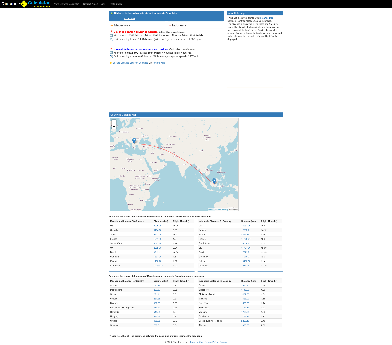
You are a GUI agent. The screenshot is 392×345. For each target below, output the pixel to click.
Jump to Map (159, 62)
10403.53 (246, 260)
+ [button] (114, 122)
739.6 (156, 325)
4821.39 (245, 234)
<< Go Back (129, 18)
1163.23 (158, 260)
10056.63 (246, 243)
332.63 (157, 303)
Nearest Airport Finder (94, 3)
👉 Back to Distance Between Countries (129, 62)
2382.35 (158, 247)
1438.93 (245, 298)
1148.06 (245, 289)
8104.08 (158, 229)
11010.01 (246, 256)
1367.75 (158, 256)
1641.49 (158, 238)
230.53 (157, 289)
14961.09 (246, 225)
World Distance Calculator (66, 3)
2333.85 (245, 325)
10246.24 (158, 265)
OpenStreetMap (222, 209)
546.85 (157, 311)
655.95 (157, 320)
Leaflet (210, 209)
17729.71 (246, 252)
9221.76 (158, 234)
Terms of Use (197, 341)
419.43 (157, 307)
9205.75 (158, 225)
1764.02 (245, 311)
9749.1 (157, 252)
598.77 (244, 285)
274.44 (157, 294)
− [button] (114, 126)
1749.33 (245, 307)
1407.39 (245, 294)
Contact (223, 341)
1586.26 (245, 303)
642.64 (157, 316)
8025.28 (158, 243)
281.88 (157, 298)
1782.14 (245, 316)
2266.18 (245, 320)
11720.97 (246, 238)
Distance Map (266, 17)
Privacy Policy (212, 341)
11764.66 (246, 247)
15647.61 (246, 265)
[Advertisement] (166, 89)
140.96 (157, 285)
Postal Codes (115, 3)
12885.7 (245, 229)
